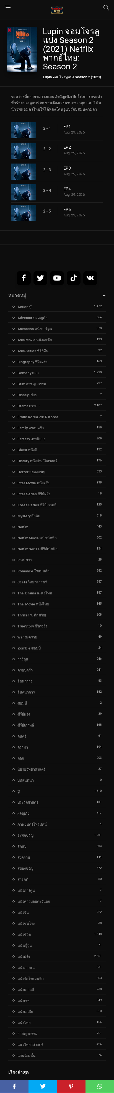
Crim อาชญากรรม (31, 384)
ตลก (20, 758)
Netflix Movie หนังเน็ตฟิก (37, 538)
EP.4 (67, 189)
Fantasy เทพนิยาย (31, 439)
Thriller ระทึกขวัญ (31, 615)
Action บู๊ (24, 307)
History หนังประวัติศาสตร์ (37, 461)
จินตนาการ (26, 692)
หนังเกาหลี (25, 990)
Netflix (22, 527)
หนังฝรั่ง (23, 957)
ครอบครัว (25, 670)
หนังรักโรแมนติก (30, 979)
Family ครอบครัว (30, 428)
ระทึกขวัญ (25, 835)
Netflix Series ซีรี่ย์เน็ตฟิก (37, 549)
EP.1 (67, 126)
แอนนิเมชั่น (26, 1056)
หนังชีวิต (24, 934)
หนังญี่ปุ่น (24, 946)
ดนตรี (21, 736)
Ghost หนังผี (27, 450)
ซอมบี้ (22, 703)
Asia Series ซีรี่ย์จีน (32, 351)
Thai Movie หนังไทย (33, 604)
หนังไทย (24, 1023)
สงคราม (23, 857)
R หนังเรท (25, 560)
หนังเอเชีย (25, 1012)
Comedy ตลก (28, 373)
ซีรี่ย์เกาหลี (25, 725)
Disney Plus (27, 395)
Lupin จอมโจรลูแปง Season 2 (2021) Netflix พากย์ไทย (72, 78)
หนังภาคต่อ (26, 968)
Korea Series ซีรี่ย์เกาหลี (36, 505)
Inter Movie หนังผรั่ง (33, 483)
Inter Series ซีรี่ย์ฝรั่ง (33, 494)
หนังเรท (23, 1001)
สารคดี (22, 879)
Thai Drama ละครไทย (34, 593)
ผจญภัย (23, 813)
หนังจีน (23, 912)
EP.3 (67, 168)
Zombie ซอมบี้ (29, 648)
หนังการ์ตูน (26, 890)
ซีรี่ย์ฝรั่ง (23, 714)
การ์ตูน (22, 659)
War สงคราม (27, 637)
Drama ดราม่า (28, 406)
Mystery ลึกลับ (28, 516)
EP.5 (67, 209)
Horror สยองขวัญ (31, 472)
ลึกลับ (21, 846)
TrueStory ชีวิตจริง (32, 626)
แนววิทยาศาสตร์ (30, 1045)
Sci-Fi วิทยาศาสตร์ (32, 582)
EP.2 (67, 147)
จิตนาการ (24, 681)
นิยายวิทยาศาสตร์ (31, 769)
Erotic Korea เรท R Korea (37, 417)
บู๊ (18, 791)
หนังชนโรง (26, 923)
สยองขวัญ (25, 868)
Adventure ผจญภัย (32, 318)
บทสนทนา (25, 780)
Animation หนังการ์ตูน (34, 329)
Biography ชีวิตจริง (32, 362)
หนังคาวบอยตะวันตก (33, 901)
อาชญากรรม (27, 1034)
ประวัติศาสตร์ (27, 802)
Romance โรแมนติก (33, 571)
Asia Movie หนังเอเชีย (34, 340)
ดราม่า (22, 747)
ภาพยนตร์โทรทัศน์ (32, 824)
